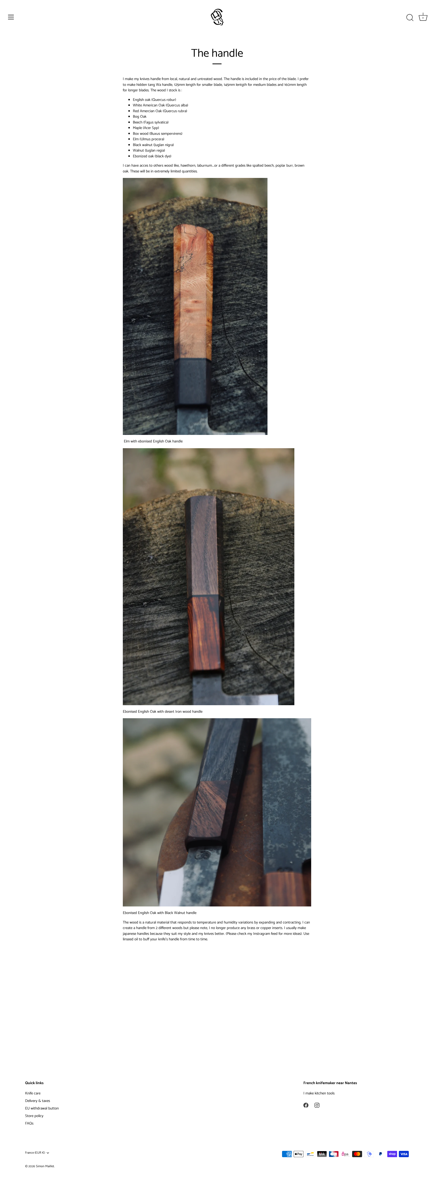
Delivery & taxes (37, 1101)
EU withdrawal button (42, 1108)
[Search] (409, 17)
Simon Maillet (45, 1166)
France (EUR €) (35, 1153)
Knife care (32, 1093)
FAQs (29, 1123)
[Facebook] (305, 1105)
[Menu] (11, 17)
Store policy (34, 1116)
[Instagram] (316, 1105)
